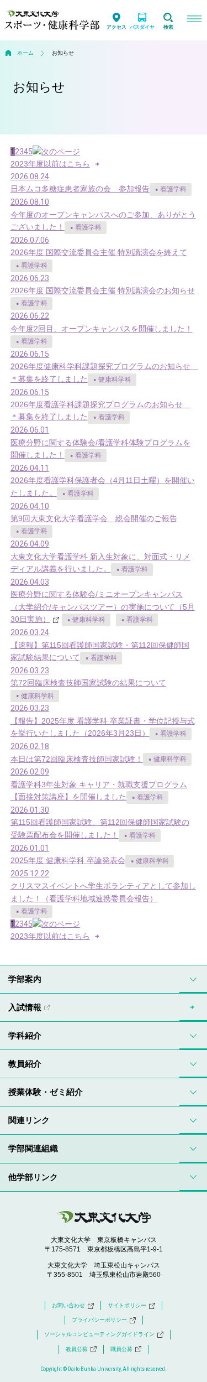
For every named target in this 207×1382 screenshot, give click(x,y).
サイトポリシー (127, 1305)
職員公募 (121, 1349)
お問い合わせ (68, 1305)
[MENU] (194, 20)
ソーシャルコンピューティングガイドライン (99, 1334)
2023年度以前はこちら (50, 163)
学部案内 (24, 979)
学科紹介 (24, 1035)
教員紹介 (24, 1063)
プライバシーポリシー (99, 1320)
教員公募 (77, 1349)
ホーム (25, 53)
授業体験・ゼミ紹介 (45, 1092)
